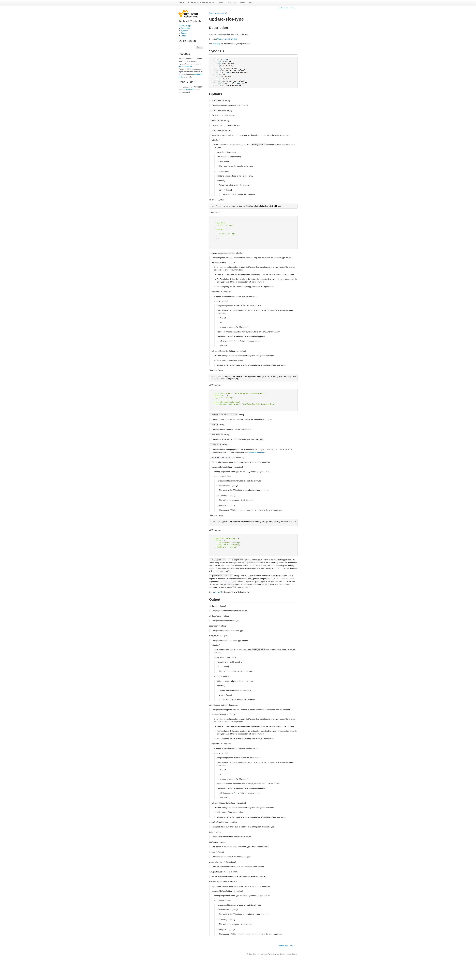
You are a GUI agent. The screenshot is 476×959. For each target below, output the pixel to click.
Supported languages (256, 452)
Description (185, 28)
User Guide (231, 2)
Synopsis (184, 31)
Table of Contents (189, 21)
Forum (242, 2)
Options (184, 33)
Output (183, 36)
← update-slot (282, 8)
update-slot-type (184, 26)
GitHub (251, 2)
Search (199, 47)
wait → (293, 8)
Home (221, 2)
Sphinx (294, 954)
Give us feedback (185, 66)
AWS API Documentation (227, 39)
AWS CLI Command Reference (196, 2)
